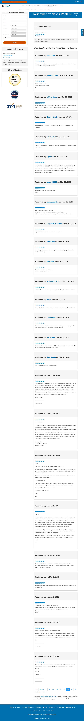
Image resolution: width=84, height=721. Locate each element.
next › (40, 692)
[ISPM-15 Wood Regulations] (14, 79)
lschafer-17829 (53, 281)
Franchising (55, 5)
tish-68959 (51, 357)
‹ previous (41, 689)
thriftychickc (52, 117)
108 (71, 689)
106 (64, 689)
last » (44, 692)
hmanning (51, 137)
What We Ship (29, 5)
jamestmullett (53, 75)
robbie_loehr (52, 97)
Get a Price (82, 32)
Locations (45, 5)
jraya (49, 299)
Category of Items (6, 34)
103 (53, 689)
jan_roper (51, 337)
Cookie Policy (53, 707)
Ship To (4, 31)
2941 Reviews (38, 35)
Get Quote (15, 42)
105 (60, 689)
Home (23, 5)
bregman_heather (54, 223)
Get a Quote (15, 1)
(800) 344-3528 (78, 1)
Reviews (50, 5)
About (60, 5)
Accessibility (61, 707)
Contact (18, 707)
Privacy (45, 707)
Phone (4, 22)
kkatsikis (51, 241)
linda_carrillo (53, 202)
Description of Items (6, 38)
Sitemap (69, 707)
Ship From (5, 28)
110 (35, 692)
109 (75, 689)
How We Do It (37, 5)
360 (74, 707)
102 (49, 689)
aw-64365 (51, 317)
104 (57, 689)
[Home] (6, 6)
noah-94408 (52, 182)
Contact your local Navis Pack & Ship (48, 696)
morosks (50, 261)
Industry (5, 25)
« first (36, 689)
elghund (50, 157)
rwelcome (51, 55)
